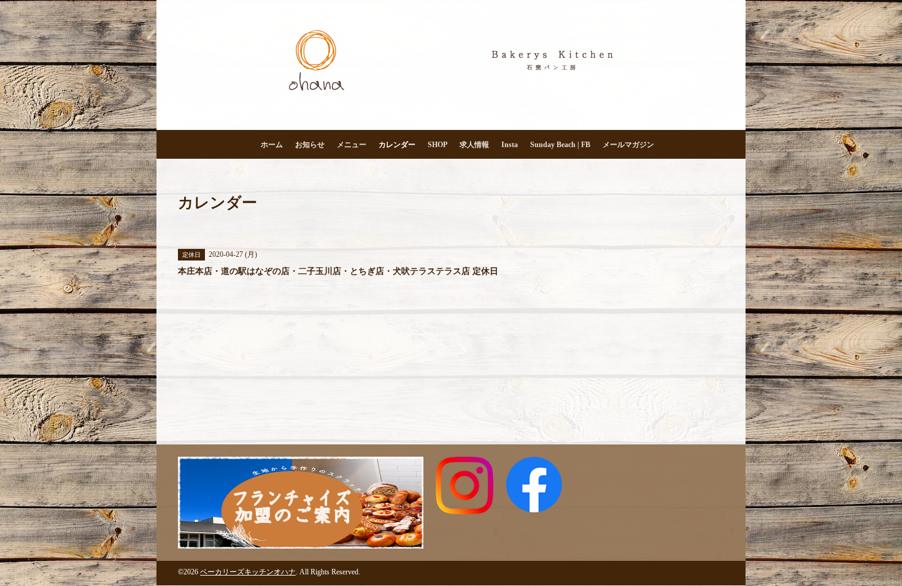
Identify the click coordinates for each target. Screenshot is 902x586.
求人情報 (474, 144)
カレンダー (397, 144)
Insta (509, 144)
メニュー (351, 144)
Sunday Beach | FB (560, 144)
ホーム (272, 144)
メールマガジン (628, 144)
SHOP (437, 144)
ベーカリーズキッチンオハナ (248, 572)
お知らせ (310, 144)
